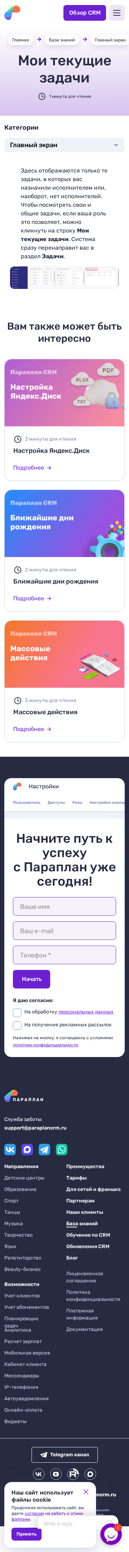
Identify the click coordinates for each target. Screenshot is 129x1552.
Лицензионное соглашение (84, 1277)
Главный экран (110, 39)
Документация (84, 1329)
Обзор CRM (85, 12)
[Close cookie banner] (86, 1492)
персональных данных (86, 1012)
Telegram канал (69, 1455)
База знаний (62, 39)
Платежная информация (82, 1314)
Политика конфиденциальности (93, 1295)
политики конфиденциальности (45, 1044)
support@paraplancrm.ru (35, 1128)
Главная (20, 39)
